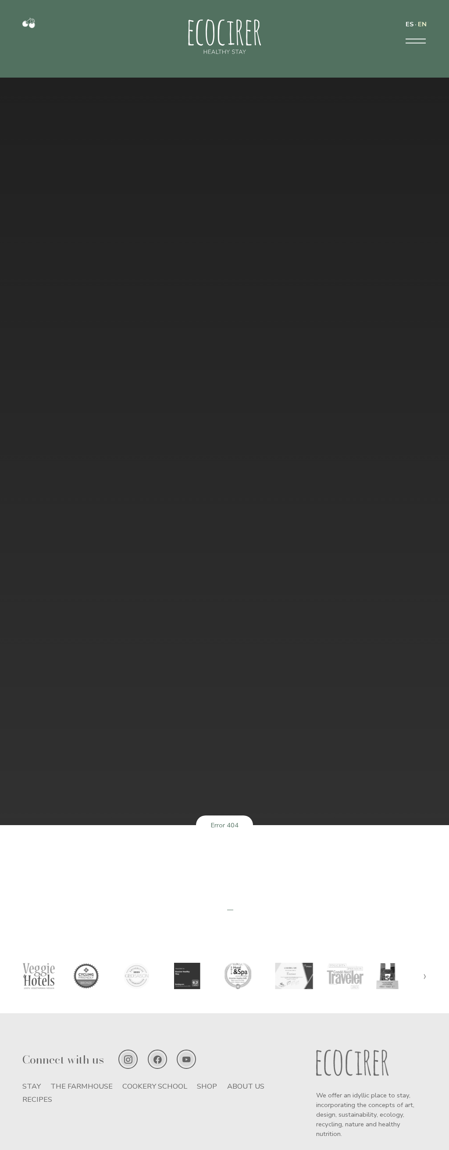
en (422, 24)
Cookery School (154, 1086)
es (409, 24)
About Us (245, 1086)
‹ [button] (24, 976)
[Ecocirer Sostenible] (28, 25)
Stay (31, 1086)
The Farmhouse (81, 1086)
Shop (207, 1086)
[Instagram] (128, 1059)
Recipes (37, 1099)
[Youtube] (186, 1059)
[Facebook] (157, 1059)
